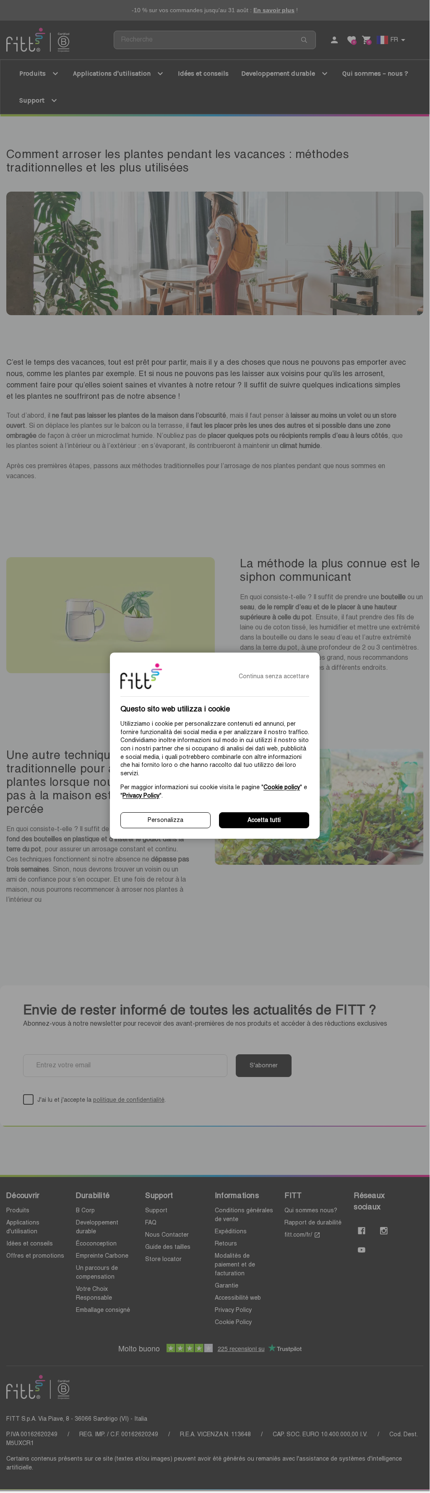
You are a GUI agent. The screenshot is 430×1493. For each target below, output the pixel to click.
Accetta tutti (264, 820)
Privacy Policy (140, 796)
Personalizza (165, 820)
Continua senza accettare (274, 676)
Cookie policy (281, 787)
